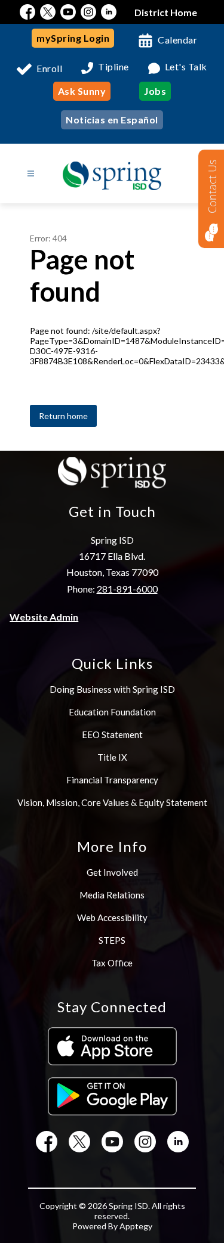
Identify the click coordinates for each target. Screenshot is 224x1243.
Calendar (177, 39)
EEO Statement (112, 734)
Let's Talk (186, 67)
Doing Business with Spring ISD (112, 689)
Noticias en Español (112, 119)
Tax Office (112, 962)
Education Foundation (112, 711)
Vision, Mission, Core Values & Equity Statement (112, 802)
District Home (165, 12)
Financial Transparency (112, 779)
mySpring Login (72, 38)
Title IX (112, 757)
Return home (63, 416)
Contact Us (212, 186)
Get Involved (112, 872)
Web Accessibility (112, 917)
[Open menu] (31, 174)
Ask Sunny (82, 91)
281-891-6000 (127, 588)
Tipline (113, 67)
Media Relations (112, 894)
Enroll (49, 68)
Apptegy (135, 1226)
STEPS (112, 940)
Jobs (155, 91)
